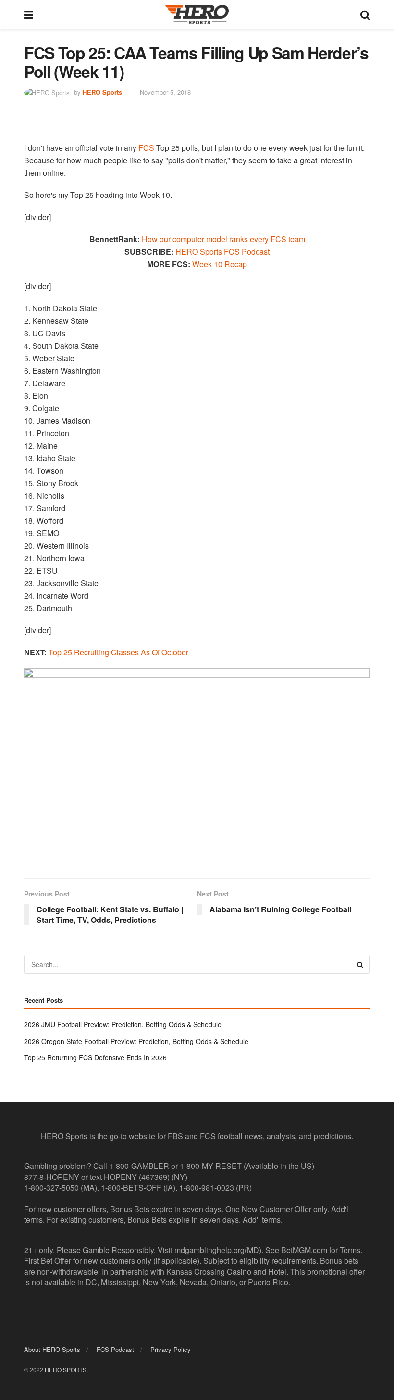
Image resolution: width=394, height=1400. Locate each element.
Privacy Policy (170, 1349)
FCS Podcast (115, 1349)
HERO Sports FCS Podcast (222, 251)
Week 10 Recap (219, 264)
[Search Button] (365, 14)
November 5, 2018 (165, 92)
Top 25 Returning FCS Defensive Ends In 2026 (95, 1057)
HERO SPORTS (65, 1369)
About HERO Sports (52, 1349)
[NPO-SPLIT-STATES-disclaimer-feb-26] (197, 765)
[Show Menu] (28, 14)
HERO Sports (102, 92)
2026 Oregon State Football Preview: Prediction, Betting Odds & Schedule (136, 1041)
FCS (146, 147)
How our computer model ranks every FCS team (223, 239)
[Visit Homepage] (197, 14)
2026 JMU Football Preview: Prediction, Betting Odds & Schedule (123, 1024)
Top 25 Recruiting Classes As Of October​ (118, 652)
